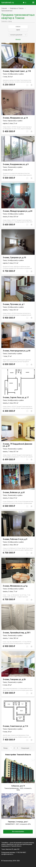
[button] (18, 34)
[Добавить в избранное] (31, 85)
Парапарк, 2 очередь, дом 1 (18, 822)
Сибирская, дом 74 (18, 786)
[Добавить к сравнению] (27, 85)
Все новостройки (18, 831)
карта (18, 30)
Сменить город (6, 21)
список (18, 26)
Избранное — (25, 2)
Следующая (25, 748)
